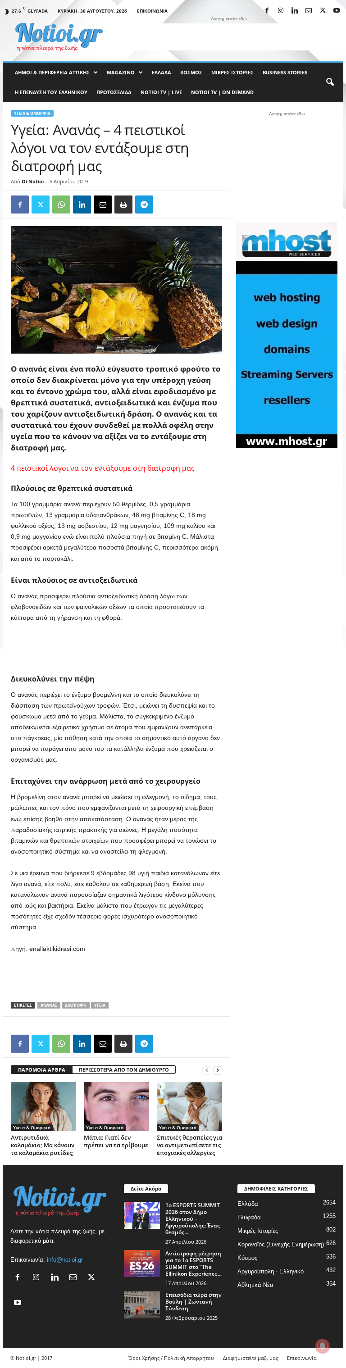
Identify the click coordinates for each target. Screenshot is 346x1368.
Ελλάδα (161, 72)
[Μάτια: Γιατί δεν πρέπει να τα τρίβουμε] (116, 1106)
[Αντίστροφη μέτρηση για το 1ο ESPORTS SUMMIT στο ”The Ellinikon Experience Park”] (142, 1263)
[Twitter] (41, 204)
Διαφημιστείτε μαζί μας (250, 1357)
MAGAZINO (121, 72)
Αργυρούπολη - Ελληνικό (270, 1271)
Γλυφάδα (249, 1217)
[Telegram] (144, 204)
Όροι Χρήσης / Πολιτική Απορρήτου (171, 1357)
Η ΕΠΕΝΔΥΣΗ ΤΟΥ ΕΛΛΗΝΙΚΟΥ (51, 92)
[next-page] (217, 1070)
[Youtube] (336, 11)
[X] (322, 11)
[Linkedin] (294, 11)
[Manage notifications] (322, 1346)
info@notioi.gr (65, 1259)
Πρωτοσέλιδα (114, 92)
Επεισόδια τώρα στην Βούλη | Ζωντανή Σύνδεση (193, 1301)
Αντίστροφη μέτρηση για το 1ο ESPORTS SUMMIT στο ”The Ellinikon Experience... (193, 1263)
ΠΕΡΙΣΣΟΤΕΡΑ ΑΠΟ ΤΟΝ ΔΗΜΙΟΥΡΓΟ (124, 1069)
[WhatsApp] (61, 204)
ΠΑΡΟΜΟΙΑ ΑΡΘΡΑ (41, 1069)
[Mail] (308, 11)
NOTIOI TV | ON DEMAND (222, 92)
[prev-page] (206, 1070)
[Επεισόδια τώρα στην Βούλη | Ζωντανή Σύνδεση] (142, 1304)
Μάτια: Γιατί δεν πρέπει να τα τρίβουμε (116, 1141)
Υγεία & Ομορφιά (32, 113)
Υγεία (99, 1005)
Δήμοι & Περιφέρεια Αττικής (52, 72)
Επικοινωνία (152, 11)
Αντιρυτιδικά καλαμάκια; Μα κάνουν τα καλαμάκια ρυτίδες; (42, 1145)
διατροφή (75, 1005)
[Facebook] (266, 11)
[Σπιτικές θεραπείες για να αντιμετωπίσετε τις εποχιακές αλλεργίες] (189, 1106)
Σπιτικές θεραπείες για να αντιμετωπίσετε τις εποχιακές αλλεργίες (189, 1145)
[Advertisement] (228, 36)
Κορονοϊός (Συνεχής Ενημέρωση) (280, 1244)
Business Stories (285, 72)
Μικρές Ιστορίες (232, 72)
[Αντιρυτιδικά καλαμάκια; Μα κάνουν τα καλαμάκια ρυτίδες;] (43, 1106)
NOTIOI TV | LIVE (161, 92)
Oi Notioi (33, 181)
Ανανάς (49, 1005)
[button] (330, 82)
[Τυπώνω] (123, 204)
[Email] (103, 204)
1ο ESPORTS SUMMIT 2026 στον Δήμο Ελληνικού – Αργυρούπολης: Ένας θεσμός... (192, 1218)
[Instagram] (280, 11)
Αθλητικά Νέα (255, 1285)
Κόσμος (191, 72)
